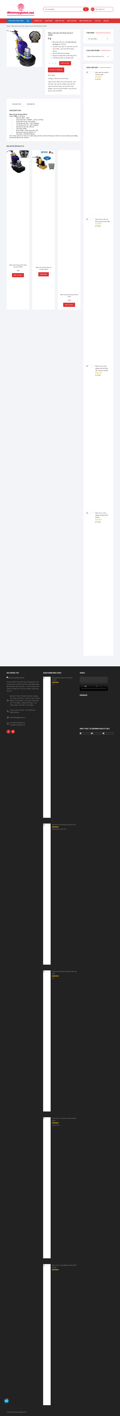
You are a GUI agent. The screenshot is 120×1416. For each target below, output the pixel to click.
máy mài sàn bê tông (54, 86)
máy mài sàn (71, 84)
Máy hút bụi (59, 21)
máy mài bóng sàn (66, 82)
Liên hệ (106, 21)
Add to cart (65, 63)
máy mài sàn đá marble (60, 88)
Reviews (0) (31, 104)
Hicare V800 (56, 82)
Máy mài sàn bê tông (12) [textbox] (98, 56)
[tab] (17, 104)
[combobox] (98, 56)
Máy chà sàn (71, 21)
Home (8, 26)
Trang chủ (38, 21)
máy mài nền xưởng (60, 84)
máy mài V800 (57, 91)
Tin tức (97, 21)
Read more (43, 274)
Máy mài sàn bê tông (17, 26)
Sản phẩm (48, 21)
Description (16, 104)
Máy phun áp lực (86, 21)
